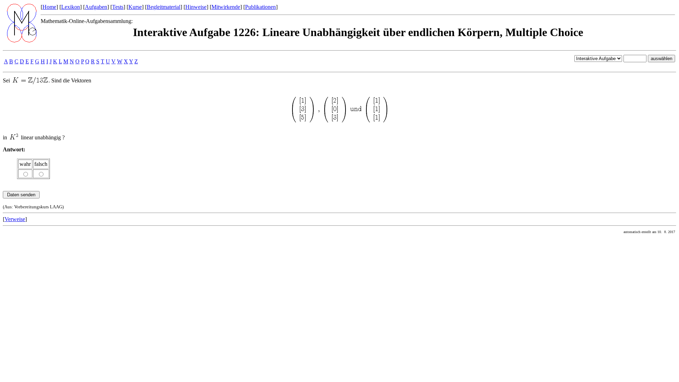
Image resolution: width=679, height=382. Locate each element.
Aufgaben (96, 7)
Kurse (135, 7)
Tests (117, 7)
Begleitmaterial (163, 7)
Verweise (15, 219)
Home (49, 7)
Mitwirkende (225, 7)
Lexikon (70, 7)
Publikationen (260, 7)
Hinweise (196, 7)
